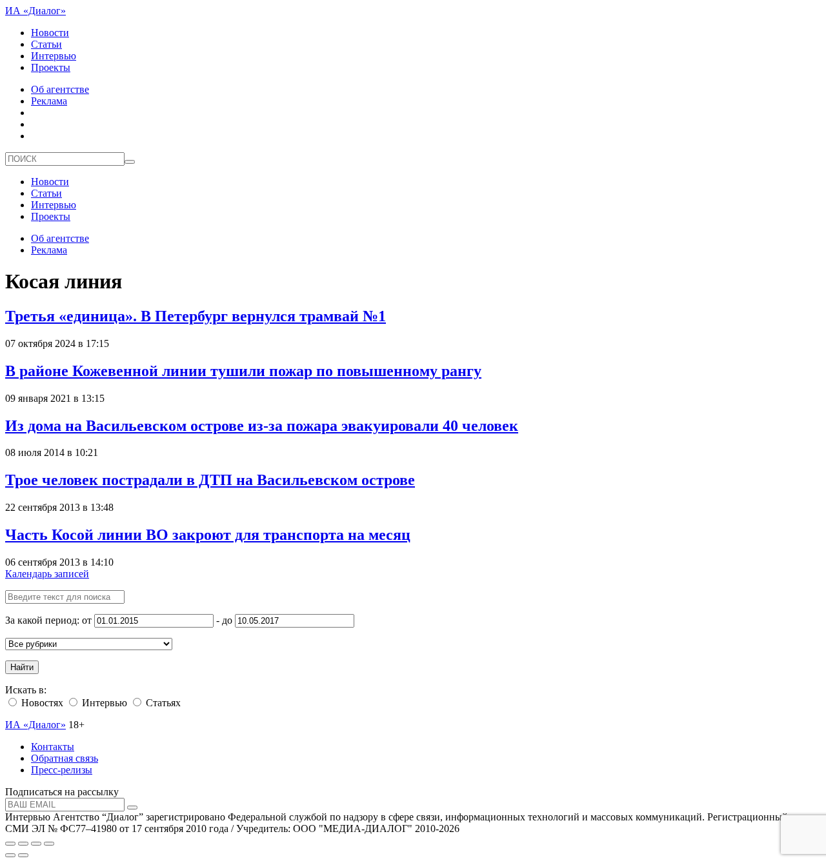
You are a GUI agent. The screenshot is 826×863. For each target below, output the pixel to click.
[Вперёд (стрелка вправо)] (23, 855)
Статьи (46, 44)
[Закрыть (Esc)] (10, 844)
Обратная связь (64, 758)
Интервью (53, 55)
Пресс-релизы (61, 769)
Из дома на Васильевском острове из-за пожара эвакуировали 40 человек (261, 425)
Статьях (162, 702)
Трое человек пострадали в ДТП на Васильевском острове (210, 479)
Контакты (52, 746)
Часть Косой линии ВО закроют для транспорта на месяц (207, 534)
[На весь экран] (36, 844)
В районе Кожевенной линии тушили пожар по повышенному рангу (243, 370)
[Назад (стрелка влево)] (10, 855)
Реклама (49, 100)
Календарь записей (47, 573)
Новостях (41, 702)
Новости (50, 32)
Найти (22, 667)
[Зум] (49, 844)
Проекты (50, 67)
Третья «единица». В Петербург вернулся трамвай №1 (195, 316)
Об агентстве (60, 89)
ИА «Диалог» (35, 10)
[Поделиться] (23, 844)
